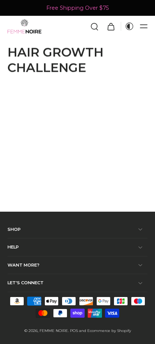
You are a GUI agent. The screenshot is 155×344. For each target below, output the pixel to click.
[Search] (94, 26)
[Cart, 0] (111, 26)
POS (74, 330)
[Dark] (127, 26)
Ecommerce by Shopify (109, 330)
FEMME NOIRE (54, 330)
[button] (143, 26)
